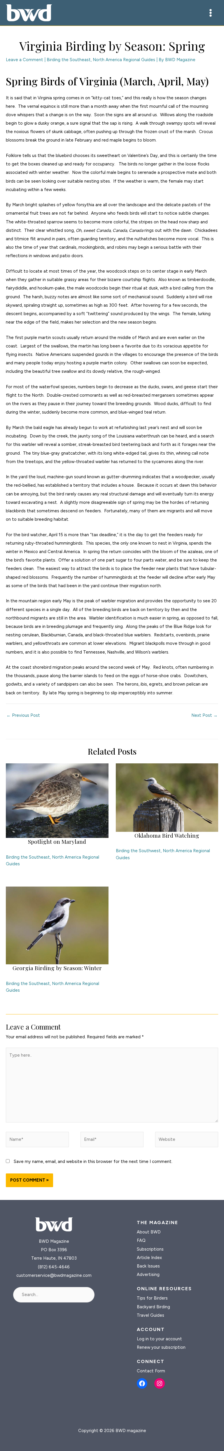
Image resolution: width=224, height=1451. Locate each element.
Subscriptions (150, 1249)
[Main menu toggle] (210, 12)
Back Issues (148, 1266)
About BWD (149, 1232)
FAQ (141, 1240)
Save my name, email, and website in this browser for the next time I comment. (93, 1161)
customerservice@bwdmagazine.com (54, 1275)
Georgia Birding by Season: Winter (57, 968)
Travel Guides (150, 1315)
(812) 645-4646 (54, 1267)
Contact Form (151, 1371)
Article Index (149, 1257)
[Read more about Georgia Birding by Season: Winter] (57, 925)
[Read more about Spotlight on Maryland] (57, 800)
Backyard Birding (153, 1306)
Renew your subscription (161, 1347)
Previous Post (23, 715)
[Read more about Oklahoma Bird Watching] (167, 797)
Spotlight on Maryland (57, 841)
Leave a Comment (24, 59)
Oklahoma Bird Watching (166, 835)
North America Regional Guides (124, 59)
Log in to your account (159, 1338)
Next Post (204, 715)
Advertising (148, 1274)
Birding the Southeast (69, 59)
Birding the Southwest (138, 850)
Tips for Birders (152, 1298)
